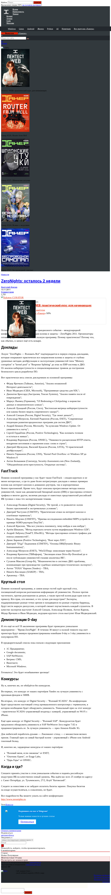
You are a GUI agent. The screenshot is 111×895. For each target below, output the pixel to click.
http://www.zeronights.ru (13, 799)
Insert (28, 892)
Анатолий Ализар (9, 287)
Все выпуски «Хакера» (84, 29)
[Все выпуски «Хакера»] (1, 32)
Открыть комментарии (11, 831)
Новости (5, 274)
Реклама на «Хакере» (102, 879)
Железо (40, 29)
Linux (21, 29)
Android (30, 29)
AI (57, 29)
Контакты (106, 882)
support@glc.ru (35, 862)
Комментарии (7, 292)
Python (50, 29)
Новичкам (66, 29)
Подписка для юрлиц (102, 877)
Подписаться (27, 821)
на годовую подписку (31, 5)
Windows (12, 29)
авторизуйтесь (7, 835)
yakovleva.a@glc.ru (33, 865)
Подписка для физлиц (102, 875)
